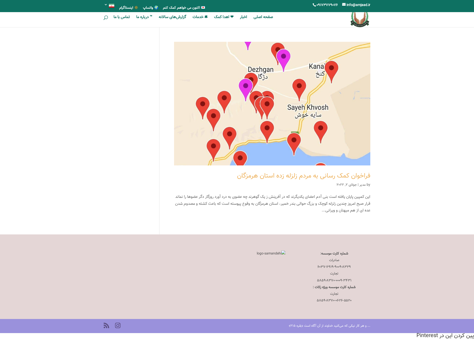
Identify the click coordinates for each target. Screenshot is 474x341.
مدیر (362, 185)
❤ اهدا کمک (224, 18)
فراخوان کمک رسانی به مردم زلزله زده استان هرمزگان (303, 176)
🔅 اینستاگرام (128, 8)
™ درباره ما (144, 18)
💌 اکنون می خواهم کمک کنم (184, 8)
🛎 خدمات (200, 18)
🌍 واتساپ (150, 8)
